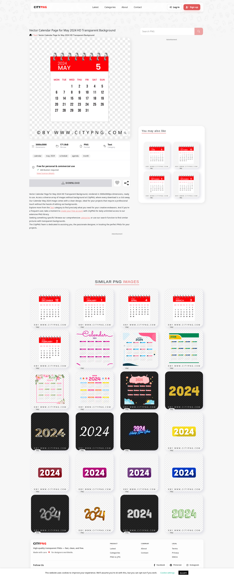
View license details (45, 173)
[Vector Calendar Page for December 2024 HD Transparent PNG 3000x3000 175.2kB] (50, 308)
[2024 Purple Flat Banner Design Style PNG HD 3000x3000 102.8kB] (139, 473)
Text (110, 144)
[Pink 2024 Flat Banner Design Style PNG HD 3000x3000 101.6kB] (95, 473)
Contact (138, 7)
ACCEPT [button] (183, 572)
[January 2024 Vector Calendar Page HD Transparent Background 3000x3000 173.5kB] (95, 308)
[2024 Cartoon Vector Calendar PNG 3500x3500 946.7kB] (139, 390)
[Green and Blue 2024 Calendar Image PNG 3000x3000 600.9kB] (184, 349)
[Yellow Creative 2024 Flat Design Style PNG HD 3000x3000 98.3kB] (184, 431)
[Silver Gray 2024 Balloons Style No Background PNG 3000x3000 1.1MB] (139, 514)
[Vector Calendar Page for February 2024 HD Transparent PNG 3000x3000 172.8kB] (50, 349)
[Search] (198, 31)
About (125, 7)
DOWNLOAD (73, 183)
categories (85, 217)
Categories (110, 7)
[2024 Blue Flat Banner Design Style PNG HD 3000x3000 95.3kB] (184, 473)
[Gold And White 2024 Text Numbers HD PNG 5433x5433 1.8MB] (50, 431)
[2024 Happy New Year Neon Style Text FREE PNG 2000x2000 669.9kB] (139, 431)
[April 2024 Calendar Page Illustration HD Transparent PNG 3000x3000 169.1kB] (139, 308)
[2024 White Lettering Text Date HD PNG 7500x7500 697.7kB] (95, 431)
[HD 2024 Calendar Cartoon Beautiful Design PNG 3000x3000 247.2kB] (95, 390)
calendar (37, 156)
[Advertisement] (171, 81)
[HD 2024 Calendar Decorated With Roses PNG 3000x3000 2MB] (50, 390)
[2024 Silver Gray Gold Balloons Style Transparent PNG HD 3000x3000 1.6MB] (50, 514)
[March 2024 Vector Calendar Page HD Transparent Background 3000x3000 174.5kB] (184, 308)
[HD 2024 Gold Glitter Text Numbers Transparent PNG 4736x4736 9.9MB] (184, 390)
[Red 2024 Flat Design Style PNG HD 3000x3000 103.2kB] (50, 473)
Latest (95, 7)
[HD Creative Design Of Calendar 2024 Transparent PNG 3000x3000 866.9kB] (139, 349)
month (86, 156)
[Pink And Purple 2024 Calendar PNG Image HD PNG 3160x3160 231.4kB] (95, 349)
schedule (63, 156)
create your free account (72, 211)
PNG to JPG (115, 557)
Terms (175, 548)
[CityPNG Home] (40, 7)
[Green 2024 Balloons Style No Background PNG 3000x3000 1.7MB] (184, 514)
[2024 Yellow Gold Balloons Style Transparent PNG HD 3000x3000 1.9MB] (95, 514)
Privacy (175, 552)
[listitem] (159, 565)
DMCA (175, 557)
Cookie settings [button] (167, 572)
